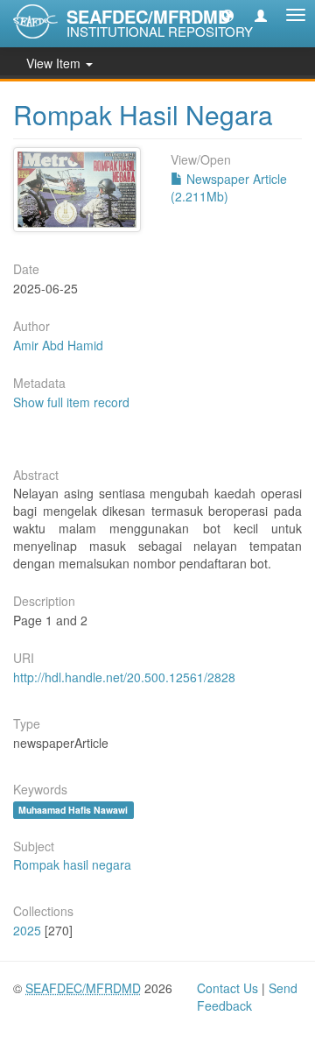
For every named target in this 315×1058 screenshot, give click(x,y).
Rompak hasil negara (72, 864)
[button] (227, 15)
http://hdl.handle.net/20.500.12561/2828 (124, 677)
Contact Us (227, 988)
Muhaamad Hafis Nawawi (73, 809)
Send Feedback (247, 996)
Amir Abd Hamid (58, 345)
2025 (27, 930)
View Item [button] (55, 63)
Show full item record (71, 402)
